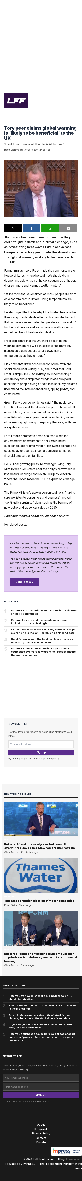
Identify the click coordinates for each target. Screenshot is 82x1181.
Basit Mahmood (13, 149)
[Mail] (68, 228)
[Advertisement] (41, 45)
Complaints (41, 1129)
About (41, 1124)
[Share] (31, 228)
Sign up (41, 752)
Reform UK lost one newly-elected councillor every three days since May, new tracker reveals (39, 846)
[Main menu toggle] (74, 101)
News (7, 122)
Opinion (9, 896)
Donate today (24, 581)
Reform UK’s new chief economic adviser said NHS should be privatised (44, 612)
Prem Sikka (10, 905)
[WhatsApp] (50, 228)
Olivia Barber (11, 852)
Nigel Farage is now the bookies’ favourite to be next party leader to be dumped (42, 640)
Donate (41, 1142)
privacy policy (51, 758)
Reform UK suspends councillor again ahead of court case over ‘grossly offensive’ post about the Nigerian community (43, 651)
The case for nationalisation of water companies (39, 901)
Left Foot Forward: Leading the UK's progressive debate (16, 100)
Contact (41, 1138)
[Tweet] (13, 228)
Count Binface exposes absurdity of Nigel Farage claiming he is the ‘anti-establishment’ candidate (43, 631)
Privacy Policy (41, 1133)
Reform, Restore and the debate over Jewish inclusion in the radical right (40, 621)
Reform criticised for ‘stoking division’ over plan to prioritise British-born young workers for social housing (40, 957)
